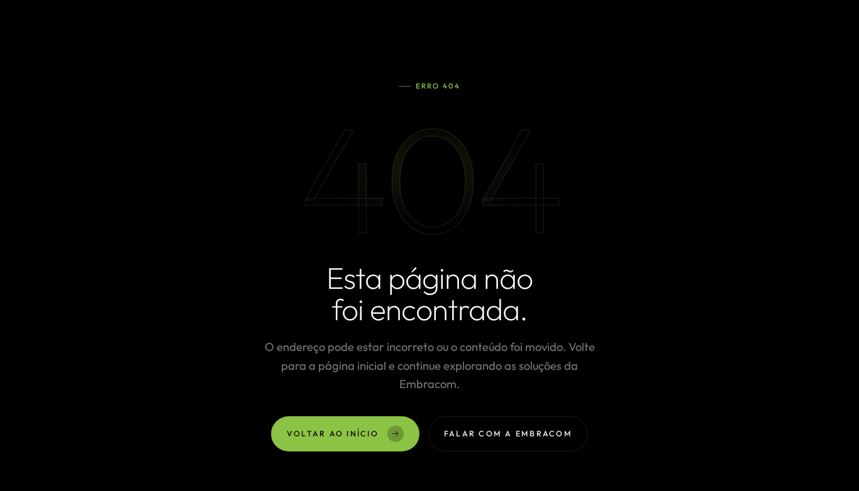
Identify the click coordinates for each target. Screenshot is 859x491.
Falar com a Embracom (508, 433)
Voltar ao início (333, 433)
